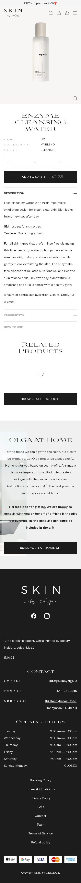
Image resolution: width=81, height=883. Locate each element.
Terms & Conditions (40, 789)
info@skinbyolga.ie (63, 681)
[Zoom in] (75, 98)
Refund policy (40, 842)
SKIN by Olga (13, 13)
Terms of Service (40, 833)
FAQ (40, 807)
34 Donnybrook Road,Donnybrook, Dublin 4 (61, 704)
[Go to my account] (59, 13)
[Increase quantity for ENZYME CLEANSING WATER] (60, 163)
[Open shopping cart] (67, 13)
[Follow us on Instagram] (47, 616)
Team (40, 824)
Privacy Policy (40, 798)
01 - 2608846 (67, 691)
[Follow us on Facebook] (33, 616)
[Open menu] (75, 13)
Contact (40, 815)
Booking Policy (40, 780)
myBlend (47, 144)
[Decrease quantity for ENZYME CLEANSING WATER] (9, 163)
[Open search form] (50, 13)
